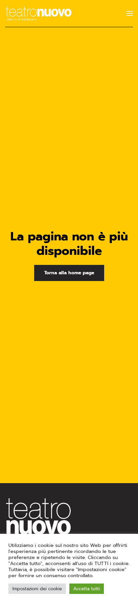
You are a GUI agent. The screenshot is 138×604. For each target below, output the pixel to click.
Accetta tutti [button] (86, 589)
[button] (129, 13)
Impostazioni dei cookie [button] (37, 589)
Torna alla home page (69, 272)
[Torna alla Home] (38, 13)
